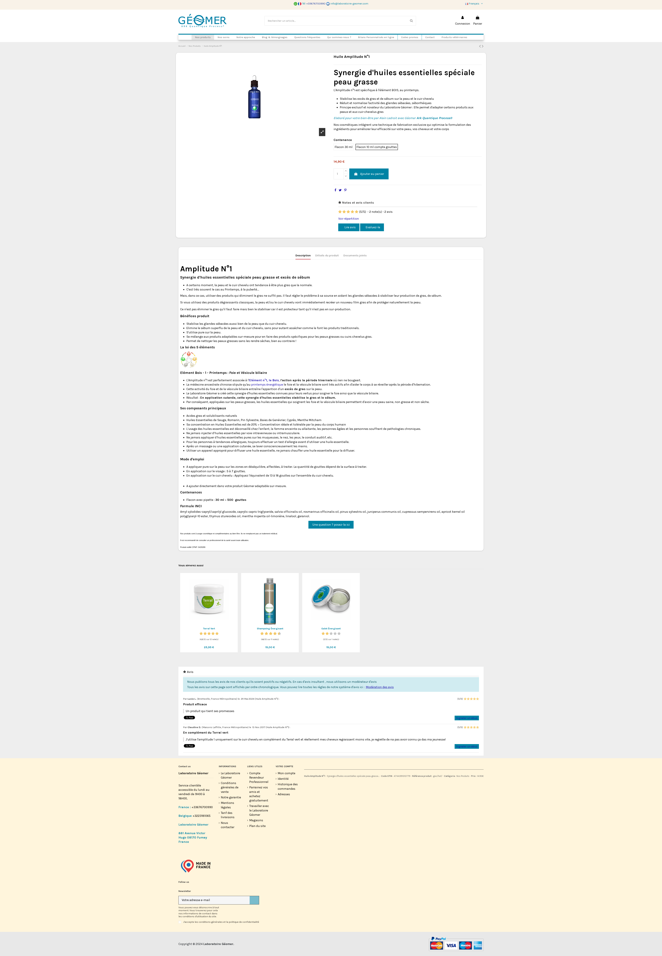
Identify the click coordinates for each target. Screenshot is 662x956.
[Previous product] (480, 46)
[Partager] (335, 190)
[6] (271, 633)
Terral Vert (209, 628)
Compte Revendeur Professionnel (258, 777)
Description (303, 255)
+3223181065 (202, 816)
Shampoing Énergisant (270, 628)
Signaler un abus (466, 718)
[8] (275, 633)
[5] (356, 212)
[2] (344, 212)
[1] (340, 212)
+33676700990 (202, 807)
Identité (283, 779)
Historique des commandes (288, 786)
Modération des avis (380, 687)
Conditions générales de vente (229, 787)
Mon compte (286, 773)
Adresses (284, 794)
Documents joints (355, 255)
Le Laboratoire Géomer (230, 775)
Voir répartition (348, 219)
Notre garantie (231, 797)
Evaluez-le (373, 227)
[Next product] (483, 46)
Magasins (256, 820)
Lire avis (350, 227)
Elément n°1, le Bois (264, 380)
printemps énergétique (267, 384)
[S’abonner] (254, 900)
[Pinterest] (345, 190)
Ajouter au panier (372, 174)
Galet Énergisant (331, 628)
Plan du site (257, 826)
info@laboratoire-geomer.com (349, 3)
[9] (277, 633)
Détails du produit (327, 255)
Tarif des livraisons (227, 815)
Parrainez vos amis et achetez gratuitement (258, 793)
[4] (352, 212)
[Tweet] (340, 190)
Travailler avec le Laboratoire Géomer (259, 810)
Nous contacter (227, 825)
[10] (279, 633)
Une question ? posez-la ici (331, 524)
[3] (348, 212)
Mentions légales (227, 805)
